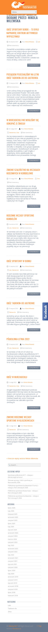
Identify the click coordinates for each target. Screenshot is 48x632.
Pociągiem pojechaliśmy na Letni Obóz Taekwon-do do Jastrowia (23, 76)
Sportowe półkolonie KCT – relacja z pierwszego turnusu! (20, 476)
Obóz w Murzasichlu (17, 377)
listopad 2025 (12, 514)
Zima (17, 132)
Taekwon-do (12, 132)
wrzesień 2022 (13, 549)
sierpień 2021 (12, 561)
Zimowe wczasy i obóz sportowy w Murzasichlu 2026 (20, 481)
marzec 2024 (12, 539)
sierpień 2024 (12, 536)
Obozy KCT (13, 626)
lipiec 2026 (11, 508)
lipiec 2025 (11, 523)
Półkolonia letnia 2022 (18, 339)
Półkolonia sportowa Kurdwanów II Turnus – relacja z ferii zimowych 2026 (23, 486)
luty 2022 (11, 555)
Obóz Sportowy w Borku (19, 261)
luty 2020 (11, 574)
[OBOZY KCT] (24, 4)
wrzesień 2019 (13, 577)
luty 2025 (11, 527)
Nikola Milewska (29, 42)
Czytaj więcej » (33, 65)
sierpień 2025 (12, 520)
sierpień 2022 (12, 552)
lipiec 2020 (11, 570)
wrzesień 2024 (13, 533)
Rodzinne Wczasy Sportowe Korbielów (20, 217)
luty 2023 (11, 545)
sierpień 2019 (12, 580)
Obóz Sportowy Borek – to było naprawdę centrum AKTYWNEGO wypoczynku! (23, 33)
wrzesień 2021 (13, 558)
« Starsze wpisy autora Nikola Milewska (22, 458)
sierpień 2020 (12, 567)
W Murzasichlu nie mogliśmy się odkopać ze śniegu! (23, 121)
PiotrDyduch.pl (17, 628)
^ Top (39, 626)
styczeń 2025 (12, 530)
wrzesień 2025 (13, 517)
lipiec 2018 (11, 592)
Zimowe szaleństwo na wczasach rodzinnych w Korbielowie (23, 171)
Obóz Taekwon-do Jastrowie (21, 303)
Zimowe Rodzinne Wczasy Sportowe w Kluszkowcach (20, 418)
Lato (39, 42)
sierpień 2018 (12, 589)
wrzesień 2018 (13, 586)
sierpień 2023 (12, 542)
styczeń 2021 (12, 564)
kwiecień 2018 (13, 596)
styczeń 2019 (12, 583)
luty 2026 (11, 511)
